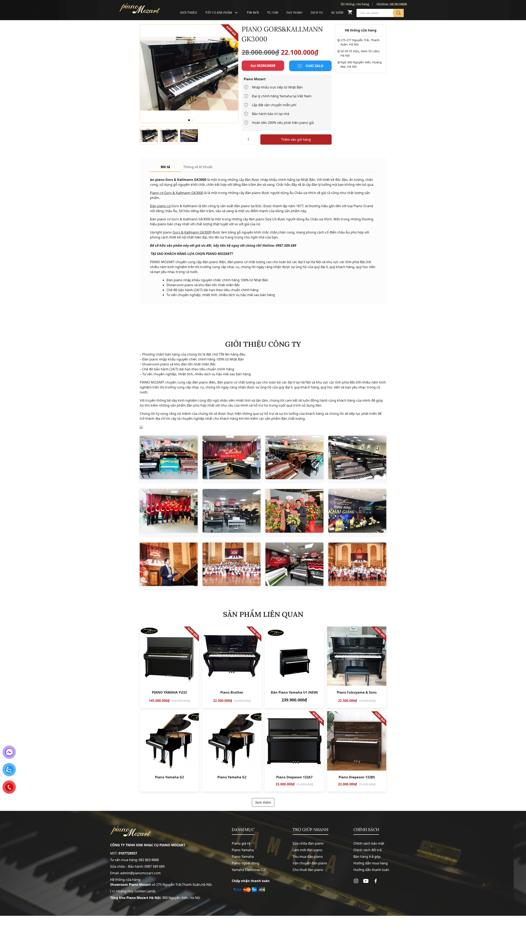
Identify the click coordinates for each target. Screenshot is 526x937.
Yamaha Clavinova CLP (249, 869)
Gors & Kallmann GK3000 (183, 193)
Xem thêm (263, 802)
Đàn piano (158, 206)
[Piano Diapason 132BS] (356, 751)
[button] (189, 120)
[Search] (398, 13)
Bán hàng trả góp (367, 856)
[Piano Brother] (231, 667)
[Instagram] (356, 881)
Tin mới (253, 12)
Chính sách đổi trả (367, 850)
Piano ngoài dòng (245, 863)
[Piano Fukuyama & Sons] (356, 667)
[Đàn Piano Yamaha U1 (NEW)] (294, 667)
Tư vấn (272, 12)
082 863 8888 (149, 860)
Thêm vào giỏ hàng (296, 139)
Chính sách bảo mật (368, 843)
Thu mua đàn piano (308, 856)
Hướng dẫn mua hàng (370, 863)
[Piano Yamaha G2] (169, 751)
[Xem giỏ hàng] (349, 13)
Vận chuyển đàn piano (310, 863)
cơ (168, 206)
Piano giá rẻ (241, 843)
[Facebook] (375, 881)
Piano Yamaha (243, 850)
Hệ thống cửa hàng (355, 4)
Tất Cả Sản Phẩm (218, 12)
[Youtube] (365, 881)
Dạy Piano (294, 12)
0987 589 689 (154, 866)
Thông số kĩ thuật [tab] (197, 167)
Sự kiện (337, 12)
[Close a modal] (4, 458)
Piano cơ (156, 193)
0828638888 (398, 4)
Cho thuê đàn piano (308, 869)
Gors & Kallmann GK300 (191, 232)
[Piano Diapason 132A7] (294, 751)
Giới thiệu (188, 12)
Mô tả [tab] (165, 167)
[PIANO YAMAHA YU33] (169, 667)
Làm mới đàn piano (307, 850)
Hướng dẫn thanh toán (371, 869)
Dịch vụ (317, 12)
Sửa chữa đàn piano (308, 843)
